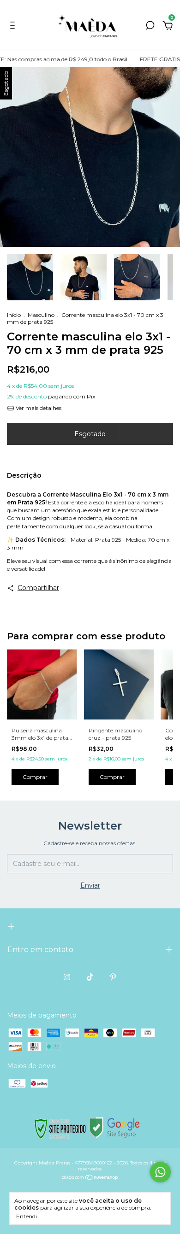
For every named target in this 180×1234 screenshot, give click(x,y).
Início (14, 314)
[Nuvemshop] (90, 1178)
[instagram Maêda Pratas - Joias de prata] (67, 977)
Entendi (26, 1216)
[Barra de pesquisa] (150, 26)
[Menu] (14, 26)
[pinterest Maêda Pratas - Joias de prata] (113, 977)
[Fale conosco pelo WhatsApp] (160, 1172)
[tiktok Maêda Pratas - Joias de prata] (90, 977)
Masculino (41, 314)
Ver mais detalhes (37, 407)
